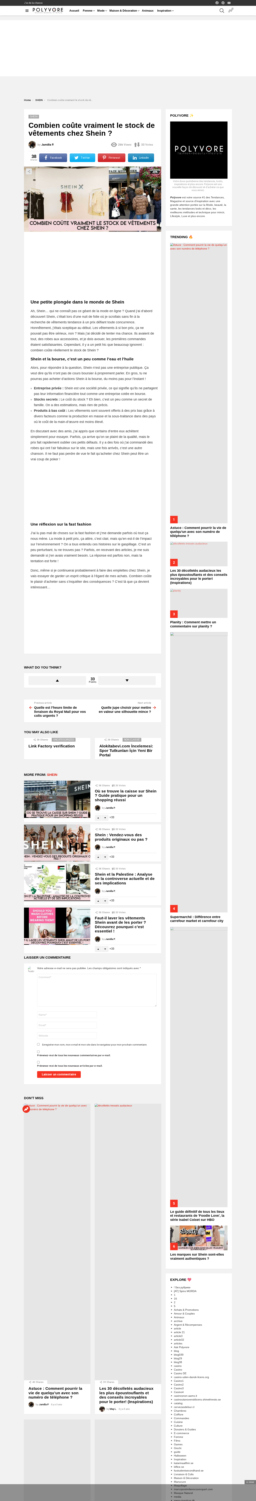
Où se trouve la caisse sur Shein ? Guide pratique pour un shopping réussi (125, 795)
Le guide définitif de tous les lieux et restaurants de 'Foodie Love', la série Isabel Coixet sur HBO (197, 1216)
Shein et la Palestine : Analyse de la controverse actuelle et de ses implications (125, 878)
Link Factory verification (51, 746)
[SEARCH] (222, 10)
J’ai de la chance (33, 2)
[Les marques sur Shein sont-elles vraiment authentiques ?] (199, 1238)
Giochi (177, 1448)
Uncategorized (63, 739)
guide (177, 1452)
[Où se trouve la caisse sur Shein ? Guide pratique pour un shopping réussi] (57, 799)
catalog (178, 1403)
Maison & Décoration (123, 10)
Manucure (180, 1481)
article (177, 1328)
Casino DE (180, 1373)
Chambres (180, 1410)
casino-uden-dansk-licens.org (191, 1377)
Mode (101, 10)
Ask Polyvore (181, 1347)
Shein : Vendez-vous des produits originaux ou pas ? (121, 837)
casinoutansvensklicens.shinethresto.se (197, 1399)
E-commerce (181, 1433)
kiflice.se (179, 1466)
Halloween (180, 1455)
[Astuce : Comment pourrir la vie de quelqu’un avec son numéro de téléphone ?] (57, 1244)
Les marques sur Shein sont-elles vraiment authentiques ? (197, 1256)
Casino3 (179, 1388)
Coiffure (178, 1414)
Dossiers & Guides (185, 1429)
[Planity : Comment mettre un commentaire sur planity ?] (199, 603)
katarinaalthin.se (183, 1463)
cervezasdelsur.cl (184, 1407)
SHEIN (52, 775)
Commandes (181, 1418)
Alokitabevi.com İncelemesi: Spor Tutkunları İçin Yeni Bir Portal (126, 750)
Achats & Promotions (186, 1309)
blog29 (178, 1358)
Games (178, 1444)
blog (176, 1351)
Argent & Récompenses (188, 1324)
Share (29, 171)
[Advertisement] (128, 48)
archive (178, 1321)
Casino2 (179, 1384)
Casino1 (179, 1381)
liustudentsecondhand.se (189, 1470)
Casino (178, 1369)
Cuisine (178, 1422)
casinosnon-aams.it (185, 1395)
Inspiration (164, 10)
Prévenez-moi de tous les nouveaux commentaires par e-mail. (74, 1055)
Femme (87, 10)
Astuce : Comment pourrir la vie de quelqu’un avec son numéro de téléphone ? (55, 1392)
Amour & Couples (184, 1313)
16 (175, 1298)
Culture (178, 1425)
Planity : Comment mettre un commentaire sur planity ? (193, 624)
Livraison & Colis (184, 1474)
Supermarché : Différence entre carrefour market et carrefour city (196, 919)
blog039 (178, 1354)
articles (178, 1343)
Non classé (132, 739)
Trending (231, 10)
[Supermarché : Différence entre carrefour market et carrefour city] (199, 772)
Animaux (147, 10)
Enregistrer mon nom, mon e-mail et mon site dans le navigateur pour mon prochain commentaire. (94, 1044)
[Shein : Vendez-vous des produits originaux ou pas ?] (57, 843)
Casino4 (179, 1392)
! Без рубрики (182, 1287)
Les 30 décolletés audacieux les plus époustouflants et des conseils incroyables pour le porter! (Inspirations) (126, 1395)
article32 (179, 1339)
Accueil (74, 10)
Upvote (57, 680)
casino (178, 1366)
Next (254, 17)
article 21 (179, 1332)
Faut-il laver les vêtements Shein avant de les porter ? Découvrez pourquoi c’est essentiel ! (120, 924)
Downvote (127, 680)
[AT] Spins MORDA (185, 1291)
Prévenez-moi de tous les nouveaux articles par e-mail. (70, 1065)
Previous (2, 17)
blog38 (178, 1362)
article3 (178, 1336)
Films (177, 1440)
